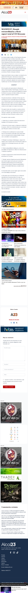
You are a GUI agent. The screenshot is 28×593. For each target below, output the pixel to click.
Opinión (3, 563)
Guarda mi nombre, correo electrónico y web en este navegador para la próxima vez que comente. (13, 381)
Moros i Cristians (5, 564)
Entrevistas (3, 561)
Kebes (25, 582)
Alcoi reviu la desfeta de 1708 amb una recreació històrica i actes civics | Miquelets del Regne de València (12, 522)
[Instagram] (11, 322)
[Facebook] (2, 54)
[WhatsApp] (8, 54)
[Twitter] (5, 54)
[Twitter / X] (16, 322)
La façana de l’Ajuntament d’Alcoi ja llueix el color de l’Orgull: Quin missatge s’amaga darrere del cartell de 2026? (13, 517)
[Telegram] (11, 54)
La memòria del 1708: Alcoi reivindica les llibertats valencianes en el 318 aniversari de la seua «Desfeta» (13, 525)
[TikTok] (17, 553)
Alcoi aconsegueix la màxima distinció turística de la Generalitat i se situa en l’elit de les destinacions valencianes (13, 512)
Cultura (3, 558)
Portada (13, 36)
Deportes (9, 36)
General (3, 556)
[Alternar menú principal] (25, 12)
